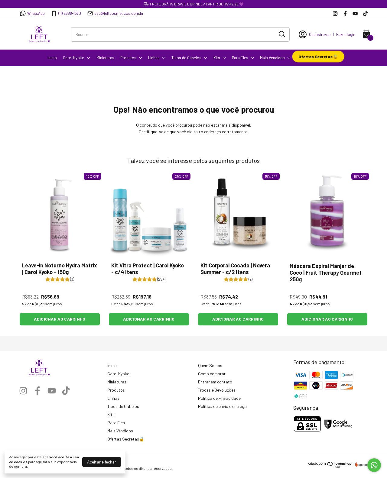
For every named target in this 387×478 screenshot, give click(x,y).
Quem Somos (210, 365)
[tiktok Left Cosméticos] (365, 13)
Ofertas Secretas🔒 (318, 56)
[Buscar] (281, 34)
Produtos (128, 57)
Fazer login (345, 34)
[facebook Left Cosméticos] (345, 13)
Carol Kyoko (73, 57)
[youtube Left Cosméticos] (355, 13)
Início (52, 57)
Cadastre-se (319, 34)
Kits (216, 57)
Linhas (154, 57)
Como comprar (212, 373)
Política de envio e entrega (222, 406)
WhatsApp (36, 13)
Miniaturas (105, 57)
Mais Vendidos (272, 57)
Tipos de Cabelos (186, 57)
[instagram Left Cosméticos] (335, 13)
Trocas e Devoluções (217, 389)
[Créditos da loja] (361, 464)
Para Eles (240, 57)
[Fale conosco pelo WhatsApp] (374, 465)
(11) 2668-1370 (69, 13)
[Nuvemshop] (330, 466)
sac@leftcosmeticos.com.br (119, 13)
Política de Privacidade (219, 398)
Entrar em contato (215, 381)
